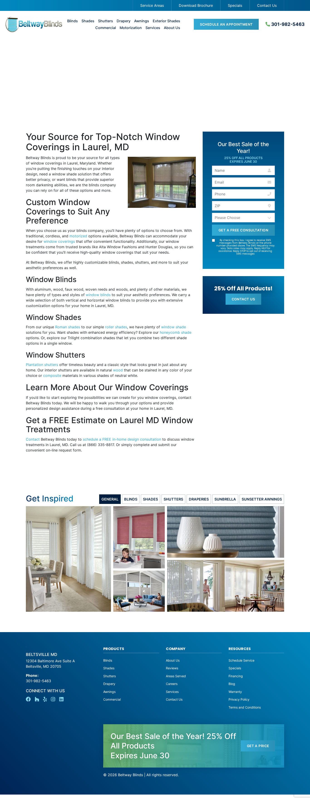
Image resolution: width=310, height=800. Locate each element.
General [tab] (109, 499)
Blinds (72, 21)
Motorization (131, 28)
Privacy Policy (239, 699)
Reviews (172, 668)
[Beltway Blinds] (30, 24)
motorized (78, 236)
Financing (236, 676)
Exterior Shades (166, 21)
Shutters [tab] (173, 499)
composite (52, 375)
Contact (33, 439)
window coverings (59, 241)
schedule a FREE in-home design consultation (122, 439)
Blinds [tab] (130, 499)
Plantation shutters (42, 364)
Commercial (105, 28)
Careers (171, 684)
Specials (235, 5)
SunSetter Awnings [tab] (262, 499)
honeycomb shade (175, 332)
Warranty (235, 692)
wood (118, 370)
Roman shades (67, 327)
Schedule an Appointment (226, 24)
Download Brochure (196, 5)
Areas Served (176, 676)
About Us (172, 28)
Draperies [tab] (199, 499)
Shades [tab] (150, 499)
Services (152, 28)
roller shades (116, 327)
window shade (173, 327)
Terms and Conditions (245, 707)
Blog (232, 684)
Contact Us (267, 5)
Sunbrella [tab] (225, 499)
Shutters (105, 21)
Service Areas (152, 5)
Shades (87, 21)
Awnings (141, 21)
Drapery (123, 21)
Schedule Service (241, 660)
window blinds (98, 294)
